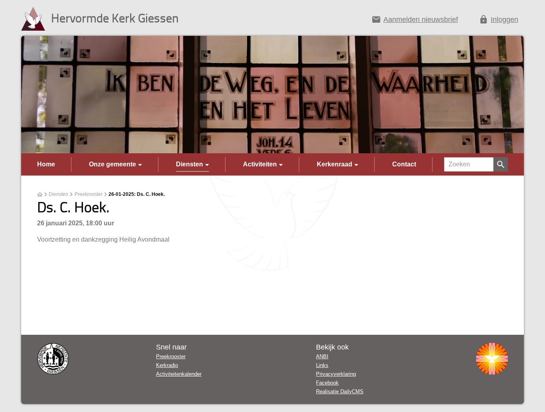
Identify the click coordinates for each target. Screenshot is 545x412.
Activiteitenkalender (178, 374)
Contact (404, 164)
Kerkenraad (334, 164)
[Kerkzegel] (53, 359)
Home (46, 164)
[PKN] (492, 359)
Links (322, 365)
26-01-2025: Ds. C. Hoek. (137, 194)
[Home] (40, 194)
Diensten (189, 164)
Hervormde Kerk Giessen (115, 18)
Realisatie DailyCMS (339, 391)
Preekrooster (89, 194)
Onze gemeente (112, 164)
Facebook (327, 383)
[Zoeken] (501, 164)
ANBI (322, 356)
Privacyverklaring (336, 374)
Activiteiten (260, 164)
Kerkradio (167, 365)
